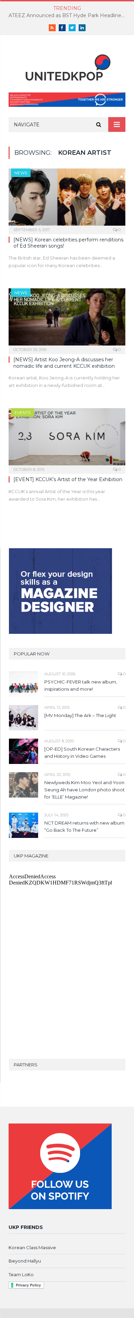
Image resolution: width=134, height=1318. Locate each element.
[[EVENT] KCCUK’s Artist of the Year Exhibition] (67, 438)
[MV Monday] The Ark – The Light (80, 715)
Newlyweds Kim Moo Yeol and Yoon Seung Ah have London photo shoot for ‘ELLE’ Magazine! (84, 790)
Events (22, 412)
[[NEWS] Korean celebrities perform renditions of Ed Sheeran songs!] (67, 199)
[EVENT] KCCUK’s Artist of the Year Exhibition (67, 479)
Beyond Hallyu (25, 1261)
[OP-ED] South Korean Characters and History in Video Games (82, 752)
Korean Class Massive (32, 1247)
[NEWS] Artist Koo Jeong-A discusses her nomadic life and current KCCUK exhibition (64, 362)
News (20, 172)
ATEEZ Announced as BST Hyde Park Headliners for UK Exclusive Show (69, 15)
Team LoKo (21, 1274)
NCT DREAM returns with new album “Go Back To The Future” (84, 826)
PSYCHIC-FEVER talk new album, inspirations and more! (80, 685)
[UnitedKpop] (67, 65)
